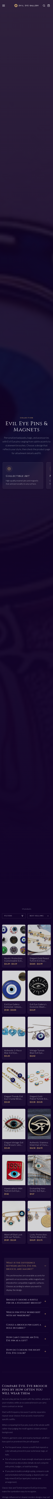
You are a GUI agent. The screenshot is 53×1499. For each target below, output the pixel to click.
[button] (48, 5)
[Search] (44, 5)
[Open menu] (3, 5)
